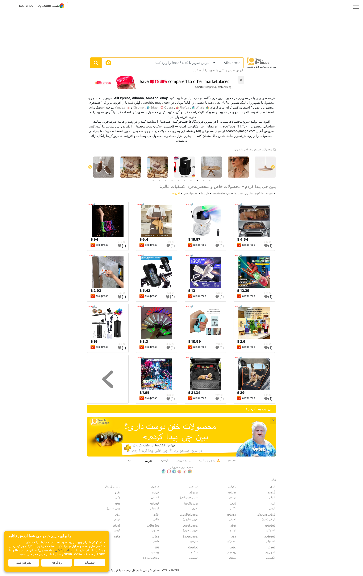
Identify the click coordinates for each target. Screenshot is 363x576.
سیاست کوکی (63, 550)
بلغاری (233, 502)
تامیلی (233, 524)
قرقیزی (155, 486)
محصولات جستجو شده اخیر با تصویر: (253, 149)
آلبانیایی (271, 492)
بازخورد (164, 460)
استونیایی (270, 524)
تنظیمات (90, 562)
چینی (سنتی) (113, 508)
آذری (272, 486)
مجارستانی (153, 524)
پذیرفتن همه (23, 562)
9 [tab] (159, 181)
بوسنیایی (231, 513)
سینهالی (193, 492)
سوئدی (232, 557)
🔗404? (238, 204)
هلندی (156, 541)
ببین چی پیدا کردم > (259, 409)
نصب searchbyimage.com (39, 5)
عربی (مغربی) (190, 535)
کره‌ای (117, 519)
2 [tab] (203, 181)
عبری (195, 508)
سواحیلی (193, 486)
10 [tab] (153, 181)
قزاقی (155, 492)
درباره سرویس (183, 460)
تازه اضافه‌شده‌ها (221, 193)
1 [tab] (210, 181)
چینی (117, 502)
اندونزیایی (270, 552)
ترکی (233, 535)
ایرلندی (232, 497)
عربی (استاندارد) (189, 513)
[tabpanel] (208, 167)
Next (90, 167)
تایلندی (232, 530)
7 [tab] (172, 181)
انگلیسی (270, 557)
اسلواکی (270, 530)
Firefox (184, 107)
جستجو (231, 460)
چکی (117, 497)
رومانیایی (231, 552)
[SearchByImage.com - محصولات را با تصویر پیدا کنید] (258, 60)
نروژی (156, 535)
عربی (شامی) (190, 524)
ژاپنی (117, 513)
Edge (154, 107)
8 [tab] (166, 181)
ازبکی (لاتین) (268, 519)
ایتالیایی (232, 492)
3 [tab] (197, 181)
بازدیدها (205, 193)
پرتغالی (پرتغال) (112, 486)
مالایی (156, 513)
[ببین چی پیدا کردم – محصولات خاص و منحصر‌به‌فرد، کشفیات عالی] (181, 437)
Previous (273, 167)
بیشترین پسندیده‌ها (243, 193)
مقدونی (155, 530)
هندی (156, 546)
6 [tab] (178, 181)
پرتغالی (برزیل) (151, 557)
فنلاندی (194, 552)
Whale (200, 107)
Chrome (138, 107)
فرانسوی (193, 546)
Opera (168, 107)
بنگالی (233, 508)
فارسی (194, 541)
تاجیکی (232, 519)
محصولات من (190, 193)
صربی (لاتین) (191, 502)
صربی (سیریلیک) (189, 497)
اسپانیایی (270, 541)
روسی (233, 546)
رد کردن (57, 562)
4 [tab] (191, 181)
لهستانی (154, 502)
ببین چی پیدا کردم (208, 460)
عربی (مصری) (190, 530)
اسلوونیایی (269, 535)
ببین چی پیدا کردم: (263, 193)
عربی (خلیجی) (190, 519)
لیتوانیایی (154, 508)
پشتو (117, 492)
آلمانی (271, 497)
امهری (271, 546)
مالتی (156, 519)
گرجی (117, 530)
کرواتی (116, 524)
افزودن (176, 193)
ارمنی (272, 508)
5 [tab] (185, 181)
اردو (273, 502)
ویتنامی (155, 552)
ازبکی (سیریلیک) (266, 513)
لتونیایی (155, 497)
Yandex (120, 107)
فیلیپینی (193, 557)
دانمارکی (231, 541)
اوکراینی (232, 486)
